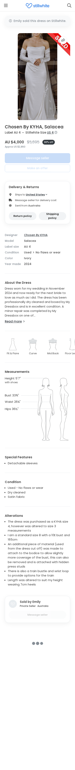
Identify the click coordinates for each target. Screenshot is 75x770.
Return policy (22, 216)
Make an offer (37, 168)
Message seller (37, 158)
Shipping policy (52, 216)
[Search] (69, 6)
